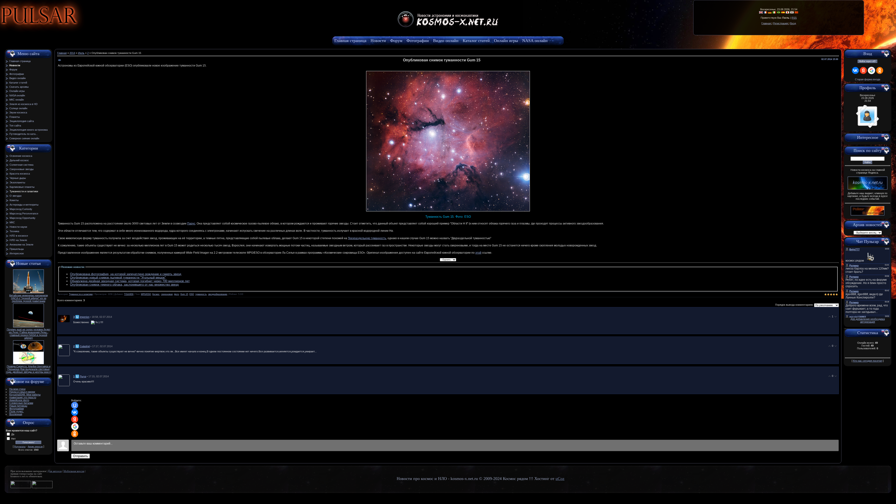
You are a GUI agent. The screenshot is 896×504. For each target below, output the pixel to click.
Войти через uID (867, 61)
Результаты (19, 446)
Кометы (14, 200)
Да (12, 434)
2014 (72, 53)
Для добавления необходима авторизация (867, 320)
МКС (12, 222)
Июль (81, 53)
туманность (201, 294)
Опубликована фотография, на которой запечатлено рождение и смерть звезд (125, 274)
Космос (156, 294)
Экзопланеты (17, 182)
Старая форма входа (867, 79)
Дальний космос (19, 160)
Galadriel (85, 346)
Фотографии (16, 408)
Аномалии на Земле (21, 244)
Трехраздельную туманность (367, 238)
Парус (191, 223)
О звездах (16, 195)
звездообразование (217, 294)
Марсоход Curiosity (21, 209)
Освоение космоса (21, 155)
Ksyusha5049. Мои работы (25, 394)
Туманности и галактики (24, 191)
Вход (793, 23)
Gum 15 (184, 294)
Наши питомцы (18, 405)
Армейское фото (19, 400)
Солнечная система (21, 164)
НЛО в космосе (19, 235)
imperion (84, 316)
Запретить (80, 26)
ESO (191, 294)
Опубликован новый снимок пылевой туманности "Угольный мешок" (118, 277)
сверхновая (167, 294)
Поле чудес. (16, 411)
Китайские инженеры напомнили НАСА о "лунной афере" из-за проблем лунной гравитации (28, 298)
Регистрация (781, 23)
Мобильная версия (73, 471)
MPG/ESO (146, 294)
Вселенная (15, 414)
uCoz (560, 478)
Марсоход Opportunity (22, 218)
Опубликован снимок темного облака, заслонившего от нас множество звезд (124, 284)
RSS (794, 17)
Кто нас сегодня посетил (867, 360)
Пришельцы (17, 249)
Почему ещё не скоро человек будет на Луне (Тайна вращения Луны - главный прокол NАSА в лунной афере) (28, 333)
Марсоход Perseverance (24, 213)
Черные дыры (18, 178)
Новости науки (18, 226)
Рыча (83, 376)
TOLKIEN (128, 294)
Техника (14, 231)
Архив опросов (35, 446)
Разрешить (106, 26)
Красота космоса (20, 173)
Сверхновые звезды (22, 169)
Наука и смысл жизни (22, 391)
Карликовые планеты (22, 187)
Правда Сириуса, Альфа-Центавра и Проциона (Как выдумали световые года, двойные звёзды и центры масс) (28, 369)
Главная (766, 23)
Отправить (80, 456)
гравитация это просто (22, 397)
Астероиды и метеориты (24, 204)
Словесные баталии (21, 403)
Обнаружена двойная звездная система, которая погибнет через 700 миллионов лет (130, 281)
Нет (13, 438)
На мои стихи (17, 389)
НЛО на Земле (18, 240)
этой (478, 252)
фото (176, 294)
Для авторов (55, 471)
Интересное (17, 253)
